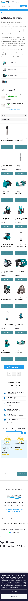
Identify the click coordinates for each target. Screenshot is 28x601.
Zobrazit (7, 147)
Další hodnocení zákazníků (14, 431)
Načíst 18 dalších (12, 367)
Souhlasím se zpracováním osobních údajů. (14, 477)
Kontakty (4, 523)
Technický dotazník (23, 523)
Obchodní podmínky (12, 523)
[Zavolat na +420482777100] (17, 2)
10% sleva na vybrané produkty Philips (10, 9)
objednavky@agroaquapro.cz (15, 509)
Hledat (23, 6)
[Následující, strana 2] (14, 374)
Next (25, 433)
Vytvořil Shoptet (15, 532)
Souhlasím (14, 596)
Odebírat (22, 473)
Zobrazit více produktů (13, 109)
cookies (3, 586)
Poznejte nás (14, 388)
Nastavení (14, 591)
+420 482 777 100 (15, 512)
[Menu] (26, 2)
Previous (22, 433)
